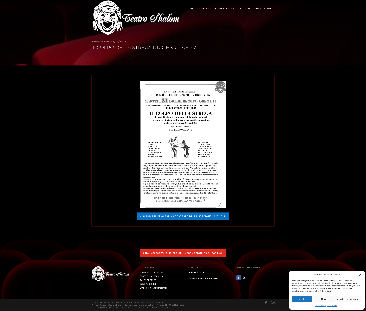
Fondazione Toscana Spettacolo (203, 278)
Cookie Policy (320, 305)
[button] (360, 274)
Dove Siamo (254, 8)
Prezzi (241, 8)
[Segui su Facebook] (238, 277)
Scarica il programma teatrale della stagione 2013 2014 (183, 216)
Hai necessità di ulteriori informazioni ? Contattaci (184, 253)
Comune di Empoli (196, 272)
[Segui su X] (244, 277)
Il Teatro (203, 8)
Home (192, 8)
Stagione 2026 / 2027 (223, 8)
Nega (323, 299)
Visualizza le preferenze (348, 299)
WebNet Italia (176, 304)
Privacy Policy (332, 305)
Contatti (269, 8)
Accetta (302, 299)
